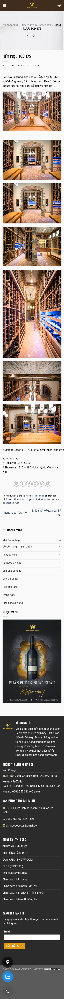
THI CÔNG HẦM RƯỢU (16, 853)
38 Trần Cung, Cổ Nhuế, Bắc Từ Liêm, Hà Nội (31, 775)
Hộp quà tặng (10, 586)
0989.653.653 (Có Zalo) (20, 819)
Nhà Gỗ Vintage (11, 540)
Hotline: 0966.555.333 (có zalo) (21, 791)
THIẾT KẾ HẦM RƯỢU (15, 846)
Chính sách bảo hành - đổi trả (20, 886)
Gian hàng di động (13, 602)
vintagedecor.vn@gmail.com (22, 825)
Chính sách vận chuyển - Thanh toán (23, 892)
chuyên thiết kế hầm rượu (38, 499)
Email (8, 931)
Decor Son (34, 65)
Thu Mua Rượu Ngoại (15, 872)
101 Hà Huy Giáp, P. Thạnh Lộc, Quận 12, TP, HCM (30, 810)
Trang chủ (10, 25)
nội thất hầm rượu (11, 502)
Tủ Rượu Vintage (12, 562)
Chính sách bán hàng (15, 879)
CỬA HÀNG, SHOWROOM (18, 859)
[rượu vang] (32, 661)
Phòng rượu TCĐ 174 (15, 512)
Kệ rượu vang (10, 554)
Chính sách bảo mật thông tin (20, 899)
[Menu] (5, 5)
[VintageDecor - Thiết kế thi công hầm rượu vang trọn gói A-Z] (32, 5)
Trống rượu (9, 594)
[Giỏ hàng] (59, 5)
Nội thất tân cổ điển (36, 25)
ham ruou (55, 499)
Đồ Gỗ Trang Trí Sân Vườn (17, 546)
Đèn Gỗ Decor (10, 578)
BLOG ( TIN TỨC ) (13, 866)
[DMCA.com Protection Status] (52, 968)
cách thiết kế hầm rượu (14, 499)
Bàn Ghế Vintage (12, 570)
